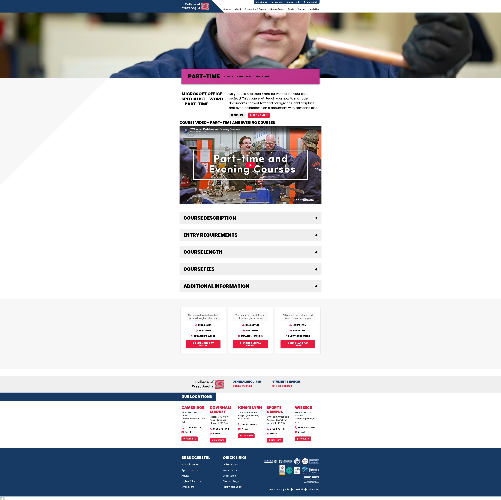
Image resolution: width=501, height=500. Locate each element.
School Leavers (190, 464)
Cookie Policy (313, 489)
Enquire (238, 115)
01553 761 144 (242, 386)
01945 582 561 (306, 427)
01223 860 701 (193, 427)
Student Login (293, 2)
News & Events (277, 9)
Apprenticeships (191, 470)
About (238, 9)
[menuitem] (227, 9)
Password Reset (232, 487)
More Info (191, 439)
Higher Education (191, 481)
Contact (301, 9)
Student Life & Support (256, 9)
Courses (227, 9)
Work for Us (261, 2)
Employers (187, 487)
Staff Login (229, 476)
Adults (185, 476)
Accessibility (298, 489)
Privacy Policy (284, 489)
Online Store (277, 2)
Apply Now (314, 9)
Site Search (312, 2)
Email (188, 432)
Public (291, 9)
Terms (272, 489)
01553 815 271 (282, 386)
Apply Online (260, 115)
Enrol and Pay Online (204, 344)
